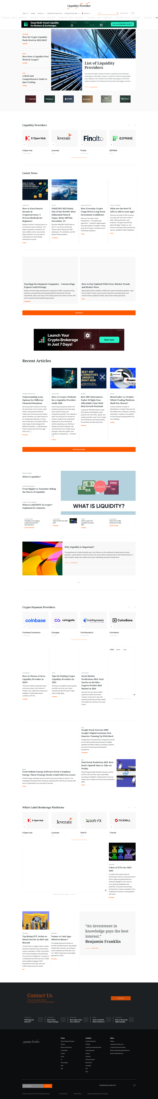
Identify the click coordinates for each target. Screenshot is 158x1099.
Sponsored (131, 21)
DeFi (62, 1065)
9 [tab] (85, 158)
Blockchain (89, 1062)
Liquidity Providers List (54, 13)
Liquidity (24, 43)
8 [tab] (83, 158)
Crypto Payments (29, 527)
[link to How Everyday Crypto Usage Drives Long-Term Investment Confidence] (93, 190)
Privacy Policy (63, 1093)
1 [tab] (72, 158)
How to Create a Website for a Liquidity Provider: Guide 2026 (64, 400)
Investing (25, 434)
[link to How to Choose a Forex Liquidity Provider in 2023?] (35, 658)
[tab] (39, 477)
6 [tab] (80, 158)
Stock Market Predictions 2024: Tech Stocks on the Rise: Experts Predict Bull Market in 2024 (92, 682)
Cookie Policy (77, 1093)
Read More (79, 313)
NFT (23, 969)
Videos (33, 13)
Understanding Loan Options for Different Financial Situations (32, 400)
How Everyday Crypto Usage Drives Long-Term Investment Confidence (93, 211)
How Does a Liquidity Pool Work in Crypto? (35, 58)
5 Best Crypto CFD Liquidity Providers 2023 (87, 523)
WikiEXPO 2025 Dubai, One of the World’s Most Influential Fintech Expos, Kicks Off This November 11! (64, 214)
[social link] (134, 1085)
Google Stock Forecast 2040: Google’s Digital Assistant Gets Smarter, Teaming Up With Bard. (97, 733)
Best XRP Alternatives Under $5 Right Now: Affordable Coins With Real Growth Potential (92, 402)
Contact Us (121, 998)
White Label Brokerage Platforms (119, 1050)
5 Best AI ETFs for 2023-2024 (120, 869)
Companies (55, 237)
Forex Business (90, 1050)
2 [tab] (74, 158)
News (24, 13)
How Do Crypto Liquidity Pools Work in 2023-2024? (34, 39)
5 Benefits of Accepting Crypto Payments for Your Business (32, 523)
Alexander (25, 34)
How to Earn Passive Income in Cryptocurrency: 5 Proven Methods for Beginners (32, 214)
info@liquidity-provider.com (107, 1085)
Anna (23, 73)
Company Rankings (70, 13)
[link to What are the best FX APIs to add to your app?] (123, 190)
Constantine (28, 519)
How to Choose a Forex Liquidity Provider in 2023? (33, 679)
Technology (64, 1062)
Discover (93, 87)
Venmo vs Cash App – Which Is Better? (62, 938)
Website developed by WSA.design (97, 1093)
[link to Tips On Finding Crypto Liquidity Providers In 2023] (64, 658)
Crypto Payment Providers (117, 1047)
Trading (24, 85)
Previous (129, 125)
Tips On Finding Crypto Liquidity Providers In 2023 (63, 679)
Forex (111, 233)
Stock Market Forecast (67, 1041)
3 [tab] (75, 158)
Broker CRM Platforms (116, 1053)
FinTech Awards (113, 525)
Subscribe (47, 1086)
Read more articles (79, 449)
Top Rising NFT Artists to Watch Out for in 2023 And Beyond (35, 939)
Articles (40, 13)
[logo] (79, 5)
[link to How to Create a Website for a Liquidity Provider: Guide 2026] (64, 379)
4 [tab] (77, 158)
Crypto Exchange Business (93, 1047)
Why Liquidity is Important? (79, 547)
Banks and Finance (66, 1047)
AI (61, 1059)
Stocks (24, 786)
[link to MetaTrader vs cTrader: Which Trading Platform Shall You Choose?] (123, 379)
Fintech (54, 439)
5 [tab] (78, 158)
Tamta (83, 519)
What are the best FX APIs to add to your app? (122, 210)
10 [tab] (86, 158)
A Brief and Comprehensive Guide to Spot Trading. (34, 79)
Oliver (24, 53)
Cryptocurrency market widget (60, 894)
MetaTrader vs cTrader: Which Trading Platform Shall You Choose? (122, 400)
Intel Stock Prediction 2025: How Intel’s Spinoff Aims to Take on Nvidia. (97, 765)
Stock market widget (118, 698)
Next (134, 125)
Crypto (24, 242)
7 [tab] (82, 158)
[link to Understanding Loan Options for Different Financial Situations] (35, 379)
